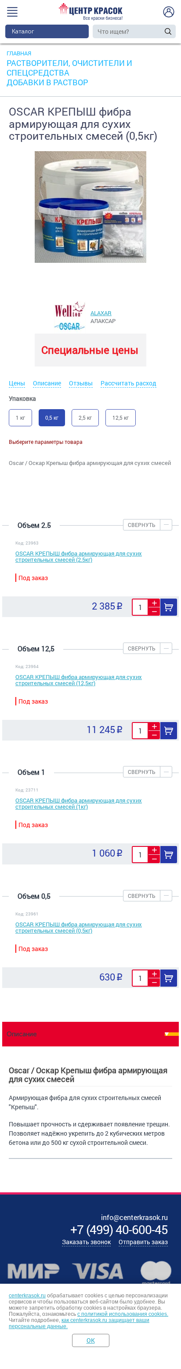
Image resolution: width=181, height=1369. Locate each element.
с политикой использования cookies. (122, 1314)
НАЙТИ (168, 31)
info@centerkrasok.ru (134, 1217)
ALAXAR (101, 313)
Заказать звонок (86, 1242)
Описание (47, 383)
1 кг (20, 417)
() (119, 1229)
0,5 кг (51, 417)
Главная (19, 53)
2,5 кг (85, 417)
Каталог (23, 31)
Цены (17, 383)
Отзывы (81, 383)
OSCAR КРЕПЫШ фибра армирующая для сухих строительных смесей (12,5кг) (78, 680)
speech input (159, 31)
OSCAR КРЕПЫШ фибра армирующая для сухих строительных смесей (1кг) (78, 803)
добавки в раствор (47, 82)
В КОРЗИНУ (168, 607)
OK (91, 1340)
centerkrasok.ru (27, 1296)
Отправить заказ (143, 1242)
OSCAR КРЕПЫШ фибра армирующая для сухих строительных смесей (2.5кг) (78, 556)
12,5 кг (120, 417)
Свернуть (142, 524)
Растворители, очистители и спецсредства (69, 68)
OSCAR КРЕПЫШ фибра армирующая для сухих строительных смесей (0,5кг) (78, 927)
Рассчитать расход (128, 383)
